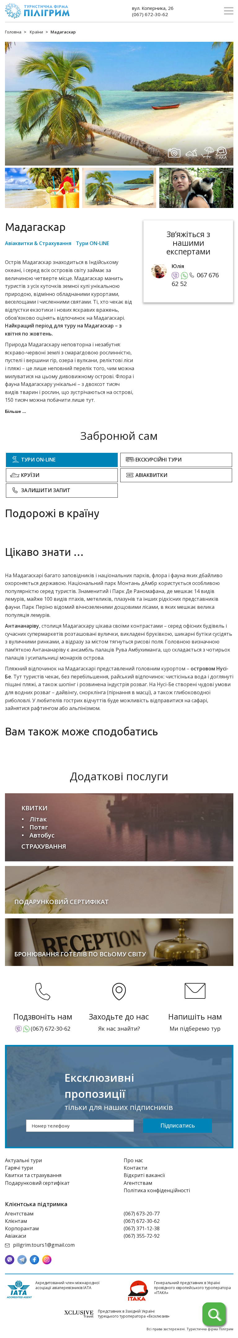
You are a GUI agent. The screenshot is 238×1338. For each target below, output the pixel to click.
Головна (13, 32)
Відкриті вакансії (144, 1175)
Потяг (38, 827)
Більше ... (15, 411)
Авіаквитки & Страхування (38, 243)
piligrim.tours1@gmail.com (44, 1244)
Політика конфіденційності (157, 1190)
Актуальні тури (23, 1160)
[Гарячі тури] (214, 1314)
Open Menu (228, 11)
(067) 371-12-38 (142, 1228)
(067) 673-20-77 (142, 1213)
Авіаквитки (151, 475)
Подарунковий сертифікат (37, 1183)
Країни (36, 32)
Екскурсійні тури (158, 459)
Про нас (133, 1160)
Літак (38, 819)
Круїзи (30, 475)
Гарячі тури (19, 1167)
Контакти (135, 1167)
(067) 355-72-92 (142, 1235)
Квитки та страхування (33, 1175)
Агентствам (138, 1183)
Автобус (42, 835)
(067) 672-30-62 (150, 14)
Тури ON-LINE (92, 243)
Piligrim (37, 11)
